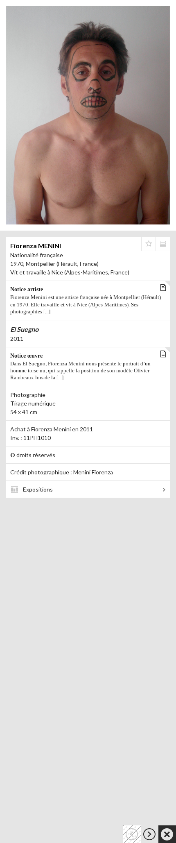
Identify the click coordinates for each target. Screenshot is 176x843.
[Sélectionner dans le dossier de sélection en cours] (149, 244)
